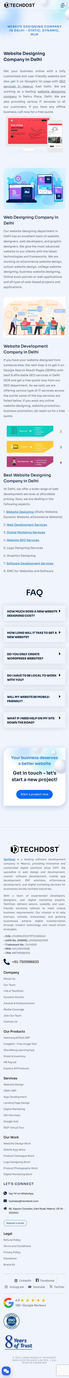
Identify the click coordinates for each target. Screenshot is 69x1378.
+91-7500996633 (25, 962)
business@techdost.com (23, 1201)
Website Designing (20, 512)
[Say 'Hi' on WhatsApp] (5, 1193)
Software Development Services (30, 563)
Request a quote (15, 1223)
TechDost (9, 859)
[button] (34, 613)
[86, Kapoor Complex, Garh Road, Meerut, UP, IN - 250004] (5, 1208)
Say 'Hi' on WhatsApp (21, 1193)
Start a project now (34, 794)
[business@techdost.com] (5, 1200)
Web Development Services (27, 525)
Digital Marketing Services (26, 532)
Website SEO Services (23, 540)
